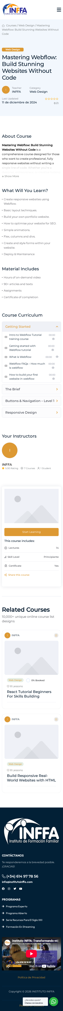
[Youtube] (20, 888)
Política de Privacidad (31, 977)
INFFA (16, 91)
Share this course (18, 574)
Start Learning (31, 531)
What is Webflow (20, 356)
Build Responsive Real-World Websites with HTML (31, 778)
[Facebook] (3, 888)
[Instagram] (9, 888)
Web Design (27, 25)
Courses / (12, 25)
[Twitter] (15, 888)
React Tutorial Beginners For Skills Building (29, 694)
